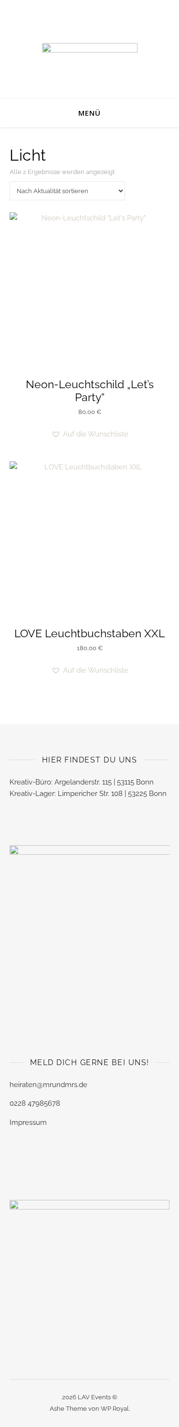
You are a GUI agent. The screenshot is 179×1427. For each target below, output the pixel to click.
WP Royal (115, 1408)
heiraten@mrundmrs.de (48, 1084)
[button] (89, 434)
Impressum (28, 1122)
